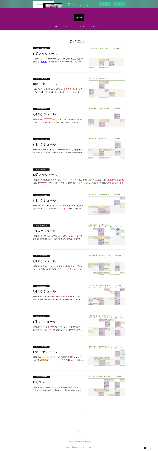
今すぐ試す (105, 4)
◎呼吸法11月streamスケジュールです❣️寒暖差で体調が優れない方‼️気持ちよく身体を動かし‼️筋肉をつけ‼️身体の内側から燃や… (57, 388)
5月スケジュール (44, 231)
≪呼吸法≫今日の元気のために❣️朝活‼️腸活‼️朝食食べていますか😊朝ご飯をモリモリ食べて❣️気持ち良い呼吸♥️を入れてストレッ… (57, 297)
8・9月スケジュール (97, 26)
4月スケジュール (44, 261)
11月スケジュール (45, 53)
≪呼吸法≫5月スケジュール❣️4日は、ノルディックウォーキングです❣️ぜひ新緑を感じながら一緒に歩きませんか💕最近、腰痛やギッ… (58, 237)
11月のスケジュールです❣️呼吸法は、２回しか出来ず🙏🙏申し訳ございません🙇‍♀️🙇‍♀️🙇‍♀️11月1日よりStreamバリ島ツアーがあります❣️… (58, 60)
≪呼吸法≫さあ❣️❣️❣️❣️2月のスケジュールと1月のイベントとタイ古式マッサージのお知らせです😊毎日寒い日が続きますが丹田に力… (58, 120)
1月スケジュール (44, 144)
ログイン (119, 4)
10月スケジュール (45, 84)
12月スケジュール (45, 174)
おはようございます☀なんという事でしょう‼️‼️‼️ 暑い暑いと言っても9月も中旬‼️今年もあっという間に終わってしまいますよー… (58, 90)
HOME (57, 26)
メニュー (68, 26)
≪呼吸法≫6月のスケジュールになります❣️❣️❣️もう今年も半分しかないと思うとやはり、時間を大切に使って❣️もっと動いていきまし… (58, 207)
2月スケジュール (44, 114)
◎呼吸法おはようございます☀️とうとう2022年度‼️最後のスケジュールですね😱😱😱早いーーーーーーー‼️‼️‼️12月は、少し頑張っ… (58, 358)
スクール (81, 26)
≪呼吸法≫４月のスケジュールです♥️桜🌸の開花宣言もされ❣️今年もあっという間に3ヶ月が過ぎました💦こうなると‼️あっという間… (58, 267)
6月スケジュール (44, 200)
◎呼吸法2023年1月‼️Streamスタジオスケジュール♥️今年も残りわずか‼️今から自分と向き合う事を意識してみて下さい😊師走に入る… (58, 328)
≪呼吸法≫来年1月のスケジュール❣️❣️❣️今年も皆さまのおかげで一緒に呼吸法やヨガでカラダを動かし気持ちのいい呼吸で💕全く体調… (58, 151)
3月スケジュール (44, 291)
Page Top (79, 432)
